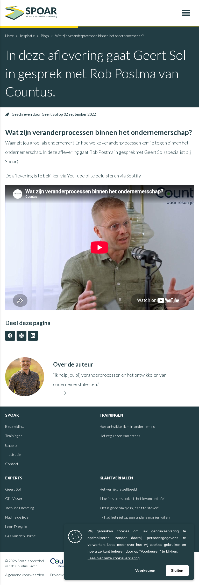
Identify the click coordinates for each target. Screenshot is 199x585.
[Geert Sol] (24, 376)
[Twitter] (21, 336)
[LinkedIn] (33, 336)
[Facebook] (10, 336)
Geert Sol (50, 114)
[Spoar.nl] (31, 13)
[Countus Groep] (63, 563)
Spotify (133, 175)
